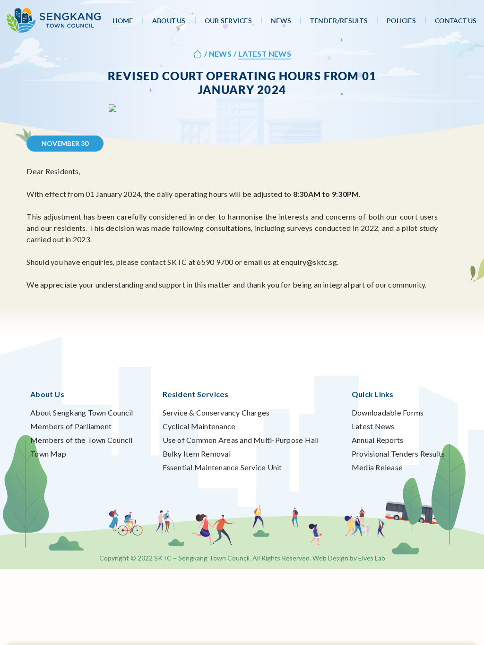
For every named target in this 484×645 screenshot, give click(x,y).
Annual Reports (377, 439)
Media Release (377, 467)
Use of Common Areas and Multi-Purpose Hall (241, 439)
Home (122, 20)
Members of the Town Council (81, 439)
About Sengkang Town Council (81, 412)
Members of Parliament (71, 426)
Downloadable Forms (388, 412)
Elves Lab (371, 558)
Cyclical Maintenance (199, 426)
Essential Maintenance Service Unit (222, 467)
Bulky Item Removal (197, 453)
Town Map (48, 453)
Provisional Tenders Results (398, 453)
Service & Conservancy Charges (216, 412)
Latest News (373, 426)
